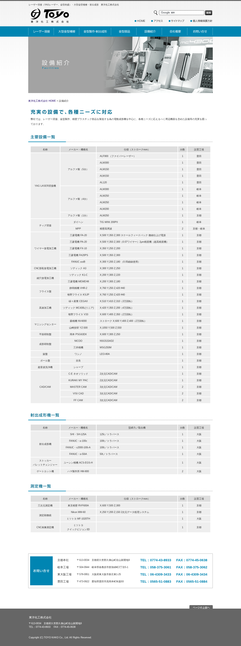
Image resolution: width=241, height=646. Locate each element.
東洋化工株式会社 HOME (42, 100)
